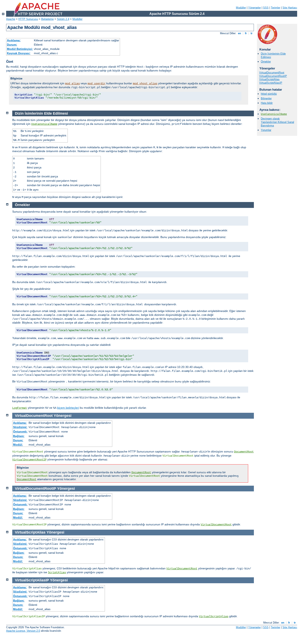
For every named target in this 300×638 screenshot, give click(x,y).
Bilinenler (266, 98)
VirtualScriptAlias (269, 79)
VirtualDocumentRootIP (273, 76)
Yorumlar (266, 130)
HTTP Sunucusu (28, 19)
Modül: (18, 444)
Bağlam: (18, 436)
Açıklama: (14, 40)
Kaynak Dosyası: (18, 53)
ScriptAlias (57, 572)
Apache (10, 19)
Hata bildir (267, 102)
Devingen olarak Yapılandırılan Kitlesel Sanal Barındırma (277, 122)
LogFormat (19, 408)
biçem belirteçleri (68, 407)
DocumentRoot (244, 451)
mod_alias (72, 83)
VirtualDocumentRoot (271, 72)
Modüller (241, 7)
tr (251, 33)
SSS (266, 7)
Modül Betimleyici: (20, 49)
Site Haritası (289, 7)
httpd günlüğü (269, 93)
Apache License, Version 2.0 (23, 630)
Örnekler (266, 61)
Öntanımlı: (20, 431)
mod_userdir (97, 83)
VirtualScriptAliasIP (270, 82)
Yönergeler (254, 7)
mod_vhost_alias (145, 83)
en (239, 33)
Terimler (275, 7)
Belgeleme (47, 19)
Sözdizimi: (20, 427)
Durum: (12, 44)
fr (246, 33)
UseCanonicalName (274, 114)
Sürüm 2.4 (63, 19)
